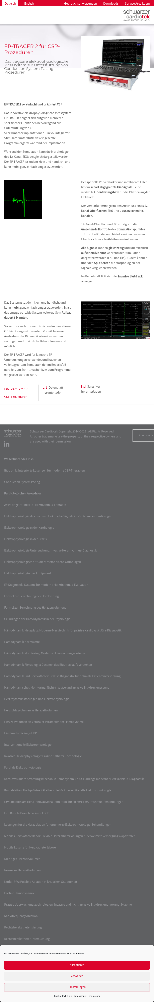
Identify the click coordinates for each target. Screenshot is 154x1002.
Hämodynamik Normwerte (22, 642)
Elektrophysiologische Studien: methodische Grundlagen (42, 562)
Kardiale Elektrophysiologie (22, 768)
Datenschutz (80, 996)
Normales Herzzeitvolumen (22, 870)
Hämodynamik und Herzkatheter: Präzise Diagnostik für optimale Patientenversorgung (62, 676)
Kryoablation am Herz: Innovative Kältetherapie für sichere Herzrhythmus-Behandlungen (63, 802)
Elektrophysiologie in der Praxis (25, 539)
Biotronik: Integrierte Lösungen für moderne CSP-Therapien (44, 471)
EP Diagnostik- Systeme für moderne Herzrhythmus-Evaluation (46, 585)
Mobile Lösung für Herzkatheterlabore (30, 847)
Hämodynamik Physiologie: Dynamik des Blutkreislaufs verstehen (48, 665)
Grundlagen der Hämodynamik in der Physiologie (37, 619)
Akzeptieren (77, 965)
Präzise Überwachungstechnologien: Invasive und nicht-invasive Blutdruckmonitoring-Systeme (68, 905)
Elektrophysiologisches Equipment (27, 573)
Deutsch (10, 4)
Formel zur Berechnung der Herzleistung (31, 596)
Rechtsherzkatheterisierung (23, 927)
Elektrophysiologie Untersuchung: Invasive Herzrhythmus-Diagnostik (50, 550)
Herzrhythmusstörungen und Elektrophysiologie (36, 699)
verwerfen (77, 976)
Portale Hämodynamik (19, 893)
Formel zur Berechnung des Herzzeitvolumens (35, 608)
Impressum (94, 996)
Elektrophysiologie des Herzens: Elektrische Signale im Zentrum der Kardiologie (57, 516)
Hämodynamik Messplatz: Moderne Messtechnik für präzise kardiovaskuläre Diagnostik (63, 630)
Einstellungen (77, 987)
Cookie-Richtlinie (63, 996)
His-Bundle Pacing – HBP (20, 733)
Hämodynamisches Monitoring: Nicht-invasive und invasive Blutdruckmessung (56, 688)
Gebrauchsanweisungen (80, 4)
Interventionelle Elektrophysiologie (28, 745)
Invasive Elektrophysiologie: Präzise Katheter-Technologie (43, 756)
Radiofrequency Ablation (21, 916)
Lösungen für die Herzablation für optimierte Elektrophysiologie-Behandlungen (57, 825)
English (29, 4)
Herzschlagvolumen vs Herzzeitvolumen (31, 710)
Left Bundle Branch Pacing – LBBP (26, 813)
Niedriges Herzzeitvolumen (22, 859)
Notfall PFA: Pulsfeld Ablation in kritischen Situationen (40, 882)
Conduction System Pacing (22, 482)
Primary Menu (7, 15)
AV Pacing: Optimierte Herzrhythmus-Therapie (35, 505)
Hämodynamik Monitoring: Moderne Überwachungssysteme (44, 653)
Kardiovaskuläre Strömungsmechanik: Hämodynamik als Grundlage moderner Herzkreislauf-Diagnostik (74, 779)
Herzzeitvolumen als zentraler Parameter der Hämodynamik (44, 722)
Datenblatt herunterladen (53, 390)
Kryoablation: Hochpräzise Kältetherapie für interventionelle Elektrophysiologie (57, 790)
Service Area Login (137, 4)
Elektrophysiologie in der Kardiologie (29, 528)
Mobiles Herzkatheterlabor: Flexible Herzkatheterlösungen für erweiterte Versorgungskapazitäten (70, 836)
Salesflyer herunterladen (91, 389)
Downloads (111, 4)
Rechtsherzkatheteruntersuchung (27, 939)
